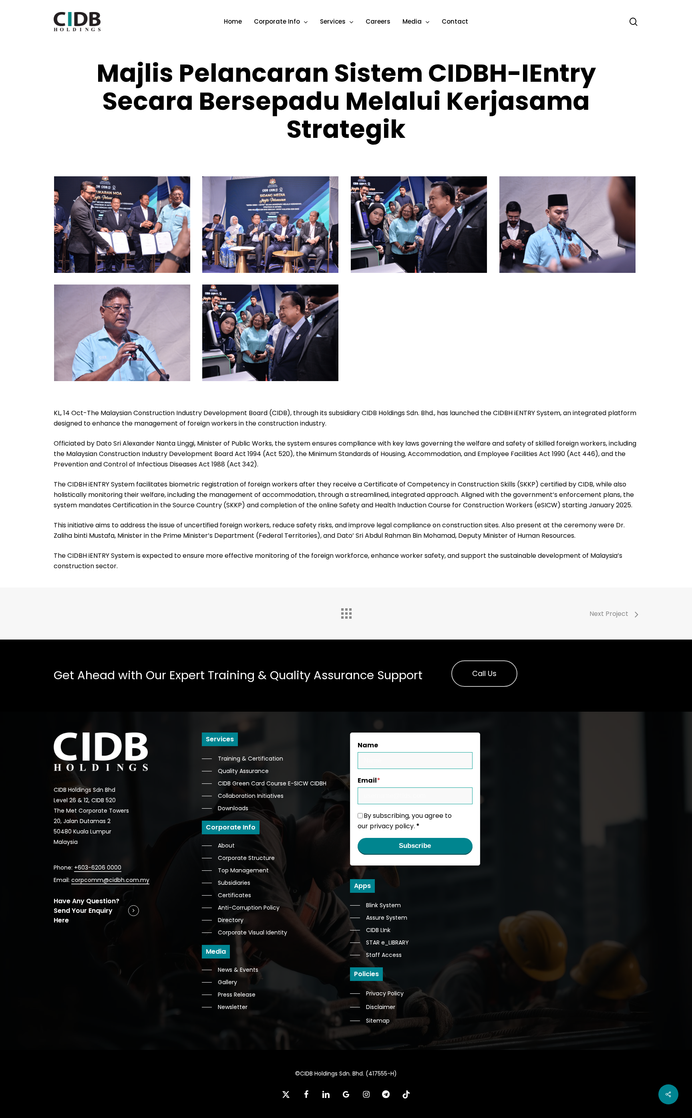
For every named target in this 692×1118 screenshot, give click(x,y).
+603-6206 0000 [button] (97, 868)
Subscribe (415, 846)
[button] (484, 673)
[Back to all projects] (346, 611)
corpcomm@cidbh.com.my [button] (110, 880)
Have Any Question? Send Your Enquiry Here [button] (86, 910)
